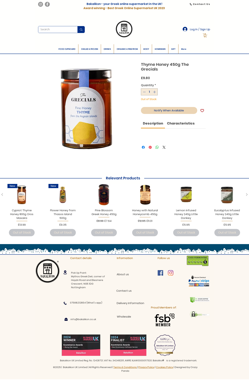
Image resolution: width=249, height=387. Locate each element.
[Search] (81, 29)
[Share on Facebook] (143, 147)
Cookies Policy (164, 367)
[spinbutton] (149, 92)
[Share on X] (164, 147)
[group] (124, 211)
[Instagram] (40, 4)
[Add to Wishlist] (202, 110)
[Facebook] (47, 4)
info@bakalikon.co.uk (83, 319)
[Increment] (154, 92)
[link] (205, 35)
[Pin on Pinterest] (150, 147)
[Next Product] (247, 194)
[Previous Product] (2, 194)
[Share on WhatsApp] (157, 147)
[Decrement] (143, 92)
